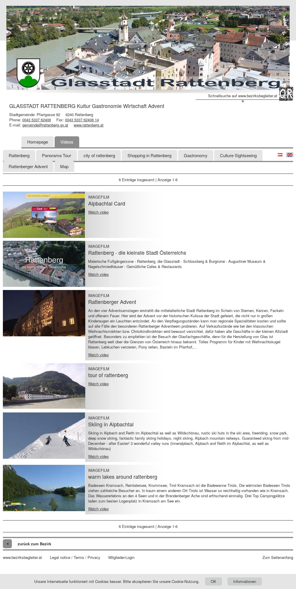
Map (64, 166)
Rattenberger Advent (28, 166)
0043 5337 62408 (36, 119)
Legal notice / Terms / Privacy (75, 557)
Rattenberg (19, 155)
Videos (66, 142)
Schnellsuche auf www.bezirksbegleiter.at (242, 95)
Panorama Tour (56, 155)
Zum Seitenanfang (277, 557)
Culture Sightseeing (238, 155)
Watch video (98, 212)
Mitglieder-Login (121, 557)
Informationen (244, 581)
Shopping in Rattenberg (149, 155)
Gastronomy (196, 155)
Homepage (37, 142)
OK (213, 581)
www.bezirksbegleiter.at (22, 557)
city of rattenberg (99, 155)
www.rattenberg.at (88, 125)
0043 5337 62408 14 (82, 119)
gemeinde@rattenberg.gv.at (45, 125)
